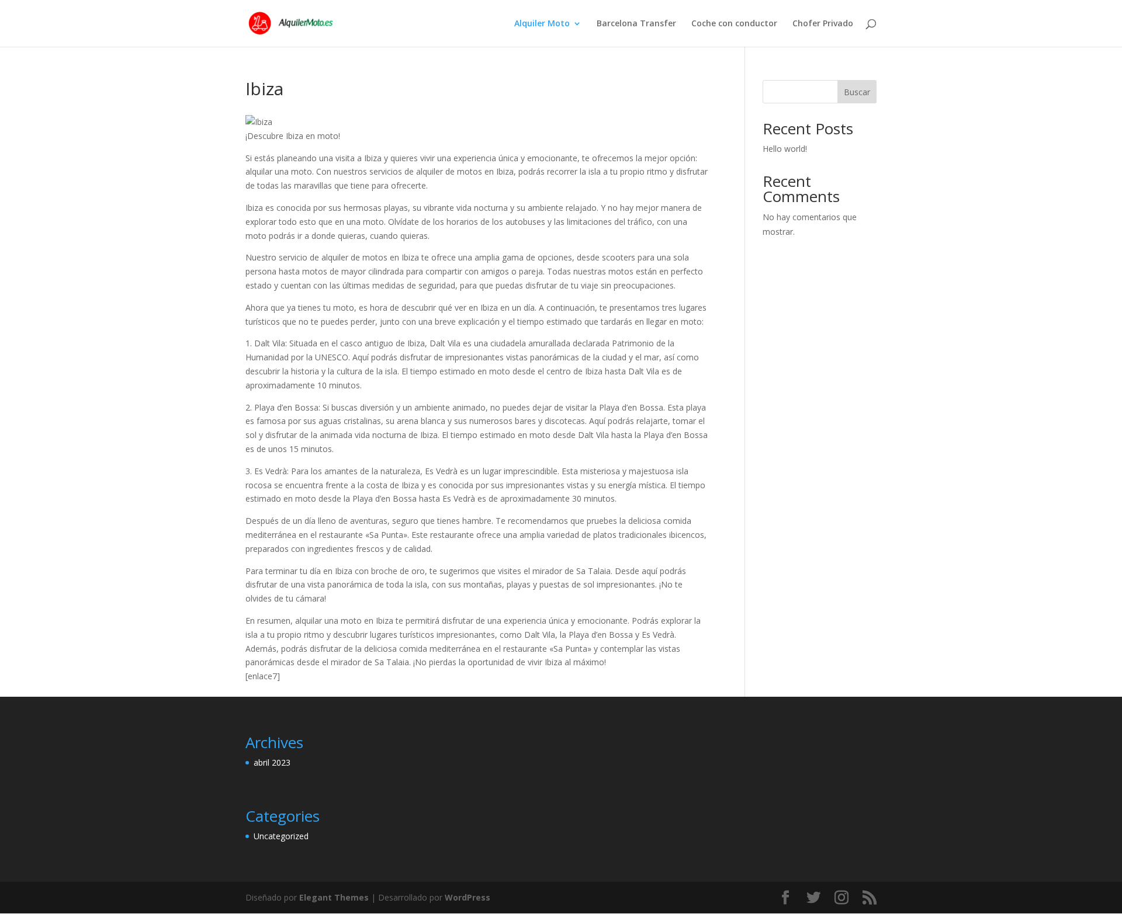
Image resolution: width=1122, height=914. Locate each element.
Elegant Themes (334, 897)
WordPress (467, 897)
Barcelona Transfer (636, 24)
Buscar (857, 92)
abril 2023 (272, 762)
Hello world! (785, 148)
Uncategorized (281, 836)
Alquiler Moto (542, 24)
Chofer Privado (822, 24)
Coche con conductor (734, 24)
